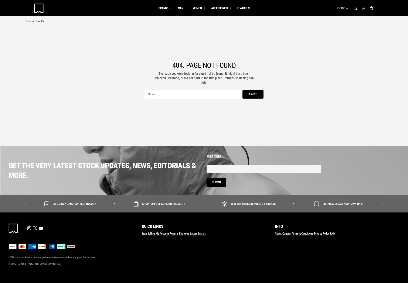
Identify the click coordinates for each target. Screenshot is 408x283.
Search (355, 8)
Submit (216, 182)
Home (28, 21)
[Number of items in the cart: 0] (371, 8)
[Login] (363, 8)
